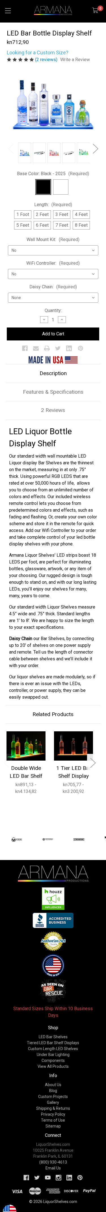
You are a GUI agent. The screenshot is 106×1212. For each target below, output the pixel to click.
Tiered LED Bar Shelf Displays (53, 1043)
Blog (53, 1090)
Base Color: (53, 173)
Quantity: (53, 310)
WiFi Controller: (53, 263)
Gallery (53, 1102)
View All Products (53, 1066)
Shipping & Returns (53, 1108)
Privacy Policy (53, 1114)
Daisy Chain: (53, 286)
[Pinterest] (80, 348)
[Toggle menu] (8, 10)
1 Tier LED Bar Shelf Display (73, 772)
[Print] (47, 348)
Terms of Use (53, 1120)
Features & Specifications (53, 392)
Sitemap (53, 1126)
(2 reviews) (47, 59)
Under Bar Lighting (53, 1054)
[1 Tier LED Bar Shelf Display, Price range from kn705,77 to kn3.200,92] (73, 746)
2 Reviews (53, 410)
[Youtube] (48, 1177)
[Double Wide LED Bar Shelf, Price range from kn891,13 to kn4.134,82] (26, 746)
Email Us (53, 1168)
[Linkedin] (69, 348)
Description (53, 373)
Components (53, 1060)
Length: (53, 204)
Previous (10, 148)
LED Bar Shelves (53, 1037)
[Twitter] (58, 348)
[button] (53, 898)
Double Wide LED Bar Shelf (26, 772)
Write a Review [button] (75, 59)
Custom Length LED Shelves (53, 1048)
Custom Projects (53, 1096)
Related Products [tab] (53, 714)
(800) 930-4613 (53, 1162)
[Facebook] (25, 348)
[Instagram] (58, 1177)
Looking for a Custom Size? (37, 52)
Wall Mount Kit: (53, 239)
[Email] (36, 348)
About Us (53, 1084)
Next (95, 148)
